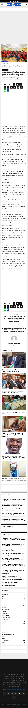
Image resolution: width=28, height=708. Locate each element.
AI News (4, 596)
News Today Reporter (8, 79)
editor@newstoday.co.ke (17, 689)
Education (4, 607)
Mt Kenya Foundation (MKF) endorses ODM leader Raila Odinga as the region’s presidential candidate (14, 329)
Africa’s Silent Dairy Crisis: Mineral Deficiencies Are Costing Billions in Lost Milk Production (13, 499)
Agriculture (5, 594)
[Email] (23, 693)
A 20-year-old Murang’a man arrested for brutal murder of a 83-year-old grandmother (14, 479)
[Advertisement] (14, 27)
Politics (4, 628)
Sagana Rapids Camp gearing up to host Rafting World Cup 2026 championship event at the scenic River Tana (13, 566)
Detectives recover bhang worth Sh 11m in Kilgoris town (13, 413)
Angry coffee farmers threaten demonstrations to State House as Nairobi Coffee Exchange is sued (13, 584)
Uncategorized (5, 640)
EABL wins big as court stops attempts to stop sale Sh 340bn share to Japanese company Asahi (13, 572)
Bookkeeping (5, 598)
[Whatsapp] (14, 697)
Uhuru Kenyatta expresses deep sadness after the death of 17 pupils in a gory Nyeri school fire (13, 435)
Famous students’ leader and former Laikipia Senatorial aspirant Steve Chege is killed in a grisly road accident (13, 457)
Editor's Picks (5, 605)
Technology (5, 638)
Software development (8, 634)
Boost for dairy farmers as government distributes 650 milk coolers (12, 391)
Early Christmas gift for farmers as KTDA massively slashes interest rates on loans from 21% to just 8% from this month (14, 319)
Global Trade (5, 615)
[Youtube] (19, 693)
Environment (5, 609)
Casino (4, 602)
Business (4, 600)
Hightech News (6, 617)
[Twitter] (8, 693)
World (3, 642)
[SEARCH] (24, 488)
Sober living (5, 632)
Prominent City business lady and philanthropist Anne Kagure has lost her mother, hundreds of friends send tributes (13, 578)
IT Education (5, 619)
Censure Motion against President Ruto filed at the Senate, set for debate (12, 370)
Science (4, 630)
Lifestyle (4, 621)
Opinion (4, 625)
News (3, 623)
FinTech (4, 611)
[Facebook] (4, 693)
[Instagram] (12, 693)
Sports (3, 636)
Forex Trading (5, 613)
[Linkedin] (16, 693)
